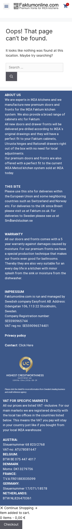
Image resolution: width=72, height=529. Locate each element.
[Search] (11, 76)
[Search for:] (34, 67)
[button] (6, 6)
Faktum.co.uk (39, 211)
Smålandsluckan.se (19, 220)
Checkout (11, 524)
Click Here (26, 345)
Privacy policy (15, 335)
